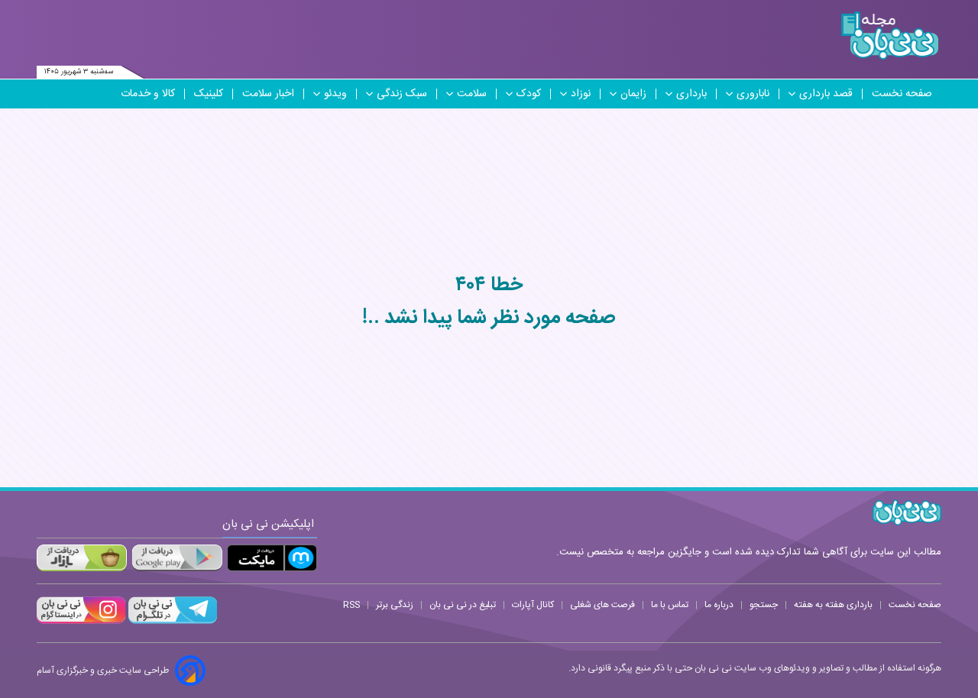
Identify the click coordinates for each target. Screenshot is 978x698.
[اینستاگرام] (81, 621)
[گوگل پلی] (176, 558)
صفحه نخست (902, 94)
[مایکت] (272, 558)
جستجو (764, 604)
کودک (529, 94)
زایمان (633, 94)
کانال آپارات (533, 604)
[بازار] (82, 558)
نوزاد (581, 94)
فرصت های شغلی (602, 604)
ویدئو (335, 94)
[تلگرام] (171, 621)
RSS (351, 604)
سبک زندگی (402, 94)
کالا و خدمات (148, 94)
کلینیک (208, 94)
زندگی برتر (394, 604)
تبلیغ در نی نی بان (462, 604)
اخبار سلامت (268, 94)
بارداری (691, 94)
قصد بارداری (826, 94)
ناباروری (753, 94)
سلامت (472, 94)
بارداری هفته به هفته (833, 604)
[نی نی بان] (889, 35)
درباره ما (719, 604)
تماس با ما (669, 604)
